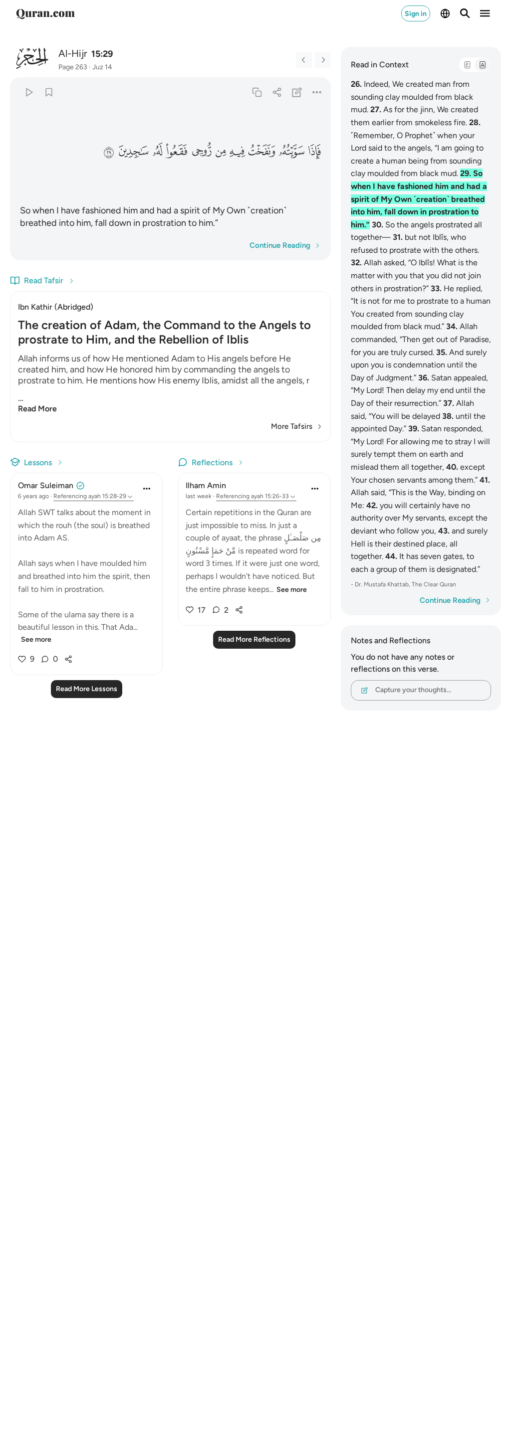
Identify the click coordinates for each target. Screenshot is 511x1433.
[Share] (276, 92)
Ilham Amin (206, 485)
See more (36, 639)
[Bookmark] (48, 92)
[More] (316, 92)
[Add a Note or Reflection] (296, 92)
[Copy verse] (256, 92)
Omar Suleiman (45, 485)
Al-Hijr (72, 53)
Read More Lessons (86, 689)
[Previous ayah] (304, 60)
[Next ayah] (323, 60)
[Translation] (482, 64)
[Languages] (445, 13)
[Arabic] (467, 64)
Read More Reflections (254, 639)
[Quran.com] (45, 13)
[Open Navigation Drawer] (485, 13)
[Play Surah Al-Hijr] (28, 92)
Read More (37, 408)
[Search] (465, 13)
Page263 (72, 67)
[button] (314, 150)
